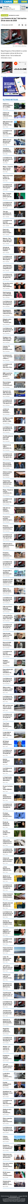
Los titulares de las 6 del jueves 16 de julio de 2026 (8, 913)
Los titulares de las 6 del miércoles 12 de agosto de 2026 (7, 366)
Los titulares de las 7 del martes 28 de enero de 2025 (16, 76)
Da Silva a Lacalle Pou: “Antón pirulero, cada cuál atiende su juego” (8, 421)
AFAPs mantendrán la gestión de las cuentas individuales (7, 798)
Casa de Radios (3, 76)
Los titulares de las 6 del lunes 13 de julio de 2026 (7, 1003)
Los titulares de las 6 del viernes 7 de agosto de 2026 (7, 456)
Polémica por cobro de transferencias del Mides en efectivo (7, 978)
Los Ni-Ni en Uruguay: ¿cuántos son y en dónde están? (7, 1076)
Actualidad (4, 15)
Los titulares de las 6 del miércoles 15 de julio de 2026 (7, 941)
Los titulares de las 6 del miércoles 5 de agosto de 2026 (7, 501)
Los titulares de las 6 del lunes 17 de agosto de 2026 (7, 277)
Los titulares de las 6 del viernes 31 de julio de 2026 (7, 600)
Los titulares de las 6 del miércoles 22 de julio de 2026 (7, 770)
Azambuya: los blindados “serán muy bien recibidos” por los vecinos (8, 1094)
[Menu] (2, 1)
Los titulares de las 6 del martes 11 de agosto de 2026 (7, 402)
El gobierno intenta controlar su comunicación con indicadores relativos (8, 1148)
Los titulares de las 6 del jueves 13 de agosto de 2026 (8, 330)
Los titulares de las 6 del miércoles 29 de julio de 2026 (7, 654)
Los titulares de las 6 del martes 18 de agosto (7, 258)
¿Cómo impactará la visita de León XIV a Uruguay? (7, 869)
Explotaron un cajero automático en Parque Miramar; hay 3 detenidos (7, 448)
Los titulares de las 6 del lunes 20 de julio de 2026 (8, 850)
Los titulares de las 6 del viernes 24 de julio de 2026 (7, 717)
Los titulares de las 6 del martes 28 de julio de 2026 (7, 681)
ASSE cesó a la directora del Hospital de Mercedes (7, 142)
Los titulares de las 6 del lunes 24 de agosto (8, 159)
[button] (27, 7)
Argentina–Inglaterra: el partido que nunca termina (7, 932)
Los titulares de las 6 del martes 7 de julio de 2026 (8, 1129)
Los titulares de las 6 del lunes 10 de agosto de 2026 (7, 429)
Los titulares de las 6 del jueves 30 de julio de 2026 (7, 627)
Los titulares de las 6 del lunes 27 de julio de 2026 (8, 698)
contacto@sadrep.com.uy (14, 1197)
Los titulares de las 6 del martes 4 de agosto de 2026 (7, 537)
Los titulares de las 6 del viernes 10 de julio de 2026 (7, 1040)
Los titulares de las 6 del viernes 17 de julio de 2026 (7, 887)
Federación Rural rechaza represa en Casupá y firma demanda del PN (8, 951)
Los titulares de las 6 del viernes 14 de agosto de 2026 (7, 303)
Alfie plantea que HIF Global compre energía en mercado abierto (8, 125)
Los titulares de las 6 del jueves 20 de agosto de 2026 (7, 205)
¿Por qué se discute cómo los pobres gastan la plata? (8, 968)
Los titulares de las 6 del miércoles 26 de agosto (7, 133)
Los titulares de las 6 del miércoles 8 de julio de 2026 (7, 1103)
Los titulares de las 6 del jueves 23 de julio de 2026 (7, 752)
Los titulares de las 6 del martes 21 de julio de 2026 (7, 806)
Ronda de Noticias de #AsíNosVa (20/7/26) (6, 824)
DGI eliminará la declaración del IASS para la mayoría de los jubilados (7, 987)
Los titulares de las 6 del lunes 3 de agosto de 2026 (7, 564)
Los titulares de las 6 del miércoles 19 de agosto (7, 223)
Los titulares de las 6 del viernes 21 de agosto (7, 186)
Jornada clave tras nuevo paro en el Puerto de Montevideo (7, 1013)
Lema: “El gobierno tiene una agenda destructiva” (7, 959)
